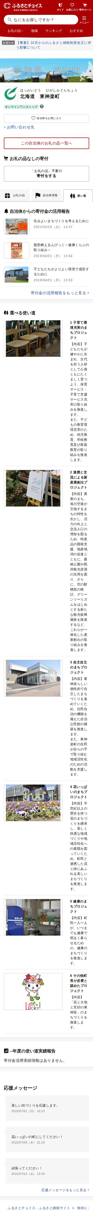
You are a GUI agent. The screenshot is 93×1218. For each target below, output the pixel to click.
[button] (84, 20)
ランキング (53, 31)
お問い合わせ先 (21, 127)
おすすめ (76, 31)
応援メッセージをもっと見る (63, 1190)
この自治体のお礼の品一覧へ (46, 143)
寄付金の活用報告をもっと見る (58, 293)
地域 (34, 31)
